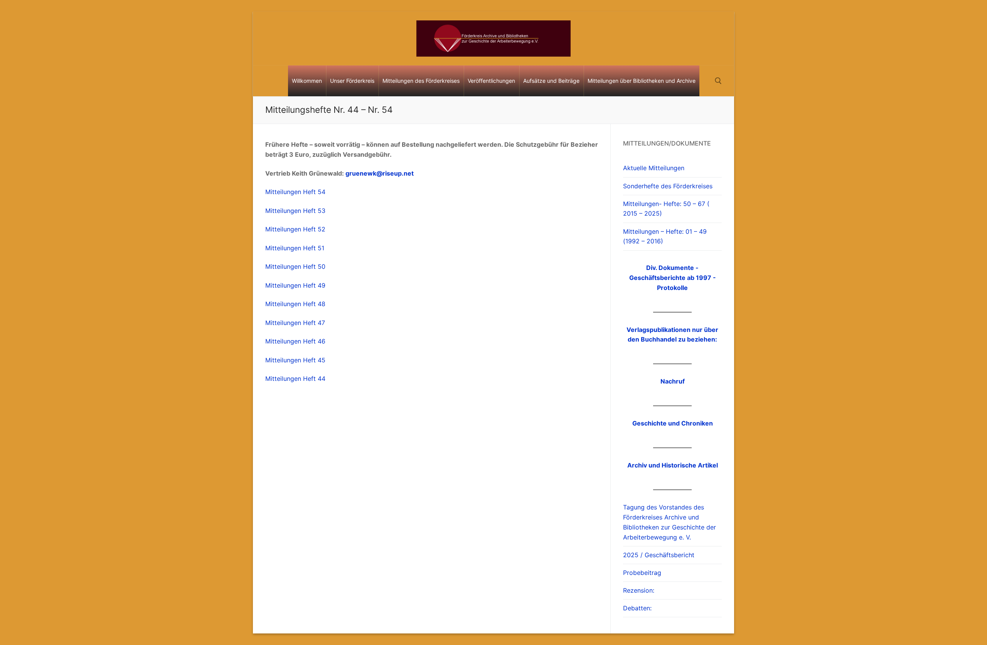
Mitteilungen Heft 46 (295, 341)
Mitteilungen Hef (289, 266)
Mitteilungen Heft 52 (295, 229)
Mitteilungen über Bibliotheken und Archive (642, 80)
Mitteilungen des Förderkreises (421, 80)
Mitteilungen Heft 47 (295, 323)
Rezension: (638, 590)
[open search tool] (718, 80)
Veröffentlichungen (491, 80)
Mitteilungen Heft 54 (295, 192)
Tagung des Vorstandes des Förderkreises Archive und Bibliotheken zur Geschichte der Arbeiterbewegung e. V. (669, 522)
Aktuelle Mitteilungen (653, 168)
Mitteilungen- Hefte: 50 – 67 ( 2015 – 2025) (666, 209)
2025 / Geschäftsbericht (658, 555)
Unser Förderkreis (352, 80)
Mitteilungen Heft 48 (295, 304)
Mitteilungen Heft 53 (295, 210)
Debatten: (637, 608)
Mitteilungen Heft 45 (295, 360)
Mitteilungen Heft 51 (294, 248)
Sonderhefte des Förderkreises (667, 186)
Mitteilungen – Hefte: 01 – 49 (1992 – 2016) (665, 236)
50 (320, 266)
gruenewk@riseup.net (379, 173)
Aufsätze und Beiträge (551, 80)
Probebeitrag (642, 572)
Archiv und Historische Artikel (672, 465)
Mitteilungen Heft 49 (295, 285)
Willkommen (307, 80)
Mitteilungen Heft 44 (295, 378)
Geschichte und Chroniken (672, 423)
